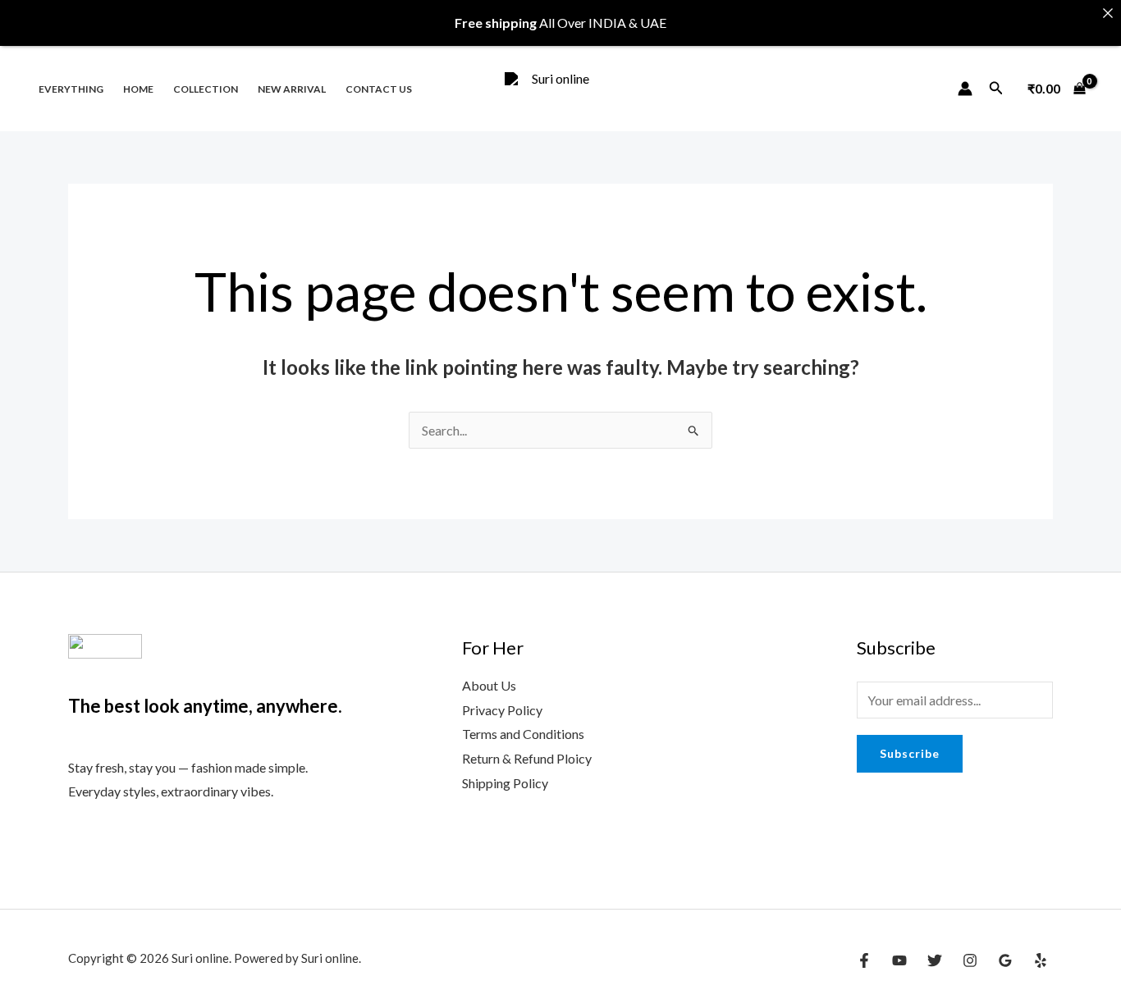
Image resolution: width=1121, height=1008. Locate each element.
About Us (489, 685)
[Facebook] (864, 960)
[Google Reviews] (1005, 960)
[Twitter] (934, 960)
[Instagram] (970, 960)
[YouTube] (899, 960)
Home (138, 89)
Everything (71, 89)
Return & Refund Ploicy (527, 758)
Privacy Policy (502, 710)
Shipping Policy (505, 783)
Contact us (378, 89)
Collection (205, 89)
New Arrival (292, 89)
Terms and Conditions (523, 733)
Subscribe (910, 753)
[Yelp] (1040, 960)
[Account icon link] (965, 88)
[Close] (1108, 13)
